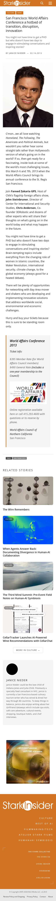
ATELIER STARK (43, 878)
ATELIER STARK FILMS (36, 834)
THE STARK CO (43, 857)
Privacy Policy (32, 896)
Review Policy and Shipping (14, 896)
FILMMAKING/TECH (38, 829)
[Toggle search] (42, 3)
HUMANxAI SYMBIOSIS (36, 840)
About (50, 896)
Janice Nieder (17, 53)
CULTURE (46, 818)
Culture (10, 13)
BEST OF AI (44, 823)
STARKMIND (44, 871)
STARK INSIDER (43, 864)
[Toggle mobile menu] (50, 3)
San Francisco (20, 458)
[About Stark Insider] (28, 762)
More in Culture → (28, 650)
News (20, 13)
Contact (43, 896)
